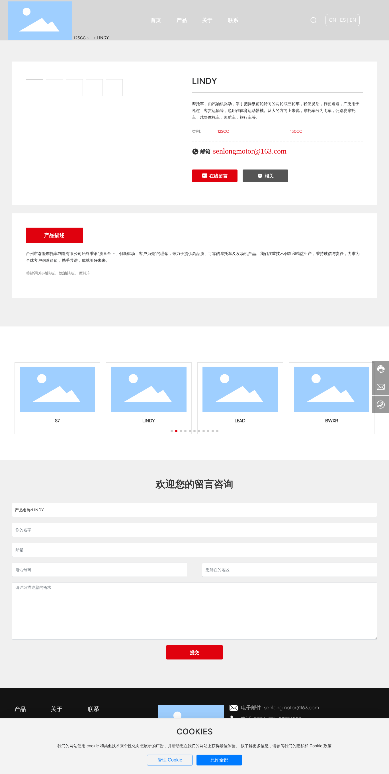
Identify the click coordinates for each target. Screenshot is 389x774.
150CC (296, 131)
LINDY (148, 420)
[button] (172, 431)
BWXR (331, 420)
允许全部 (219, 759)
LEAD (240, 420)
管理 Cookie (169, 759)
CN (332, 20)
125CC (223, 131)
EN (353, 20)
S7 (57, 420)
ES (343, 20)
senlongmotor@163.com (249, 151)
